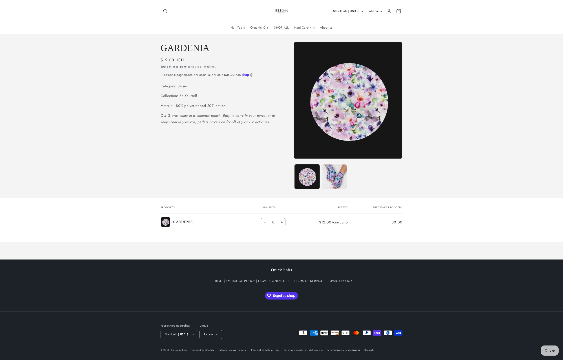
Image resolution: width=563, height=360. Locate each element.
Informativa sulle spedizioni (343, 350)
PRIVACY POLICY (339, 281)
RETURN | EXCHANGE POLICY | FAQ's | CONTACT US (250, 281)
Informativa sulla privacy (265, 350)
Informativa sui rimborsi (233, 350)
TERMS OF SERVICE (308, 281)
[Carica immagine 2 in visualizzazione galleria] (334, 176)
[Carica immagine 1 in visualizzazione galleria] (307, 176)
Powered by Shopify (202, 350)
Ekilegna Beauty (180, 350)
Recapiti (369, 350)
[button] (165, 11)
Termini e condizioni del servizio (303, 350)
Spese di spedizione (173, 67)
